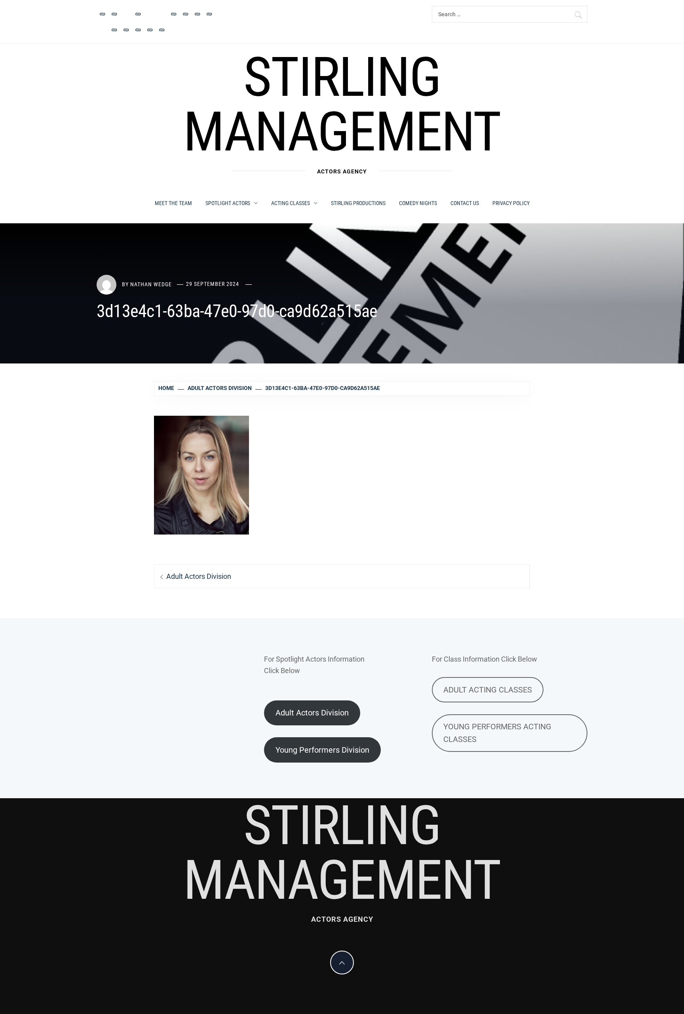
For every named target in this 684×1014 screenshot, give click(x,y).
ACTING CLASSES (290, 203)
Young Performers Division (322, 750)
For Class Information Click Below (484, 659)
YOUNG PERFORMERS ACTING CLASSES (497, 733)
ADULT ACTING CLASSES (487, 689)
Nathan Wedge (151, 284)
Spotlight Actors (227, 203)
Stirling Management (341, 104)
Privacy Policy (511, 203)
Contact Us (464, 203)
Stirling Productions (358, 203)
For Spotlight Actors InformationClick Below (314, 665)
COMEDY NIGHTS (418, 203)
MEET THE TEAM (173, 203)
